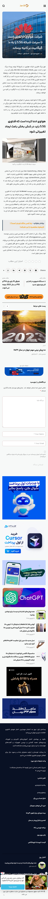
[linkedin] (13, 270)
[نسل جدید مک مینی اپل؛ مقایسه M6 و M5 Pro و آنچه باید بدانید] (41, 643)
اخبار (36, 31)
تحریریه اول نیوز (35, 54)
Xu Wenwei (23, 191)
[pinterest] (25, 270)
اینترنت (32, 31)
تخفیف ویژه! (13, 887)
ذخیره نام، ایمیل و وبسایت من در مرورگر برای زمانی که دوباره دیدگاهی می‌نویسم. (26, 455)
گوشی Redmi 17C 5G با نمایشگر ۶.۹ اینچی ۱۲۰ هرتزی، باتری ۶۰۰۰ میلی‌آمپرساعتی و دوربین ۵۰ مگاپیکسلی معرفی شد (19, 627)
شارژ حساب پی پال (39, 798)
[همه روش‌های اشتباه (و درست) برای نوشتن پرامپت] (41, 614)
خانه (41, 31)
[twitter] (30, 270)
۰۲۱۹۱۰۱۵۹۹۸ (41, 793)
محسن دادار (42, 354)
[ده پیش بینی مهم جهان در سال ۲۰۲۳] (24, 326)
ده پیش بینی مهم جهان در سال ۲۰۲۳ (30, 350)
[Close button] (46, 873)
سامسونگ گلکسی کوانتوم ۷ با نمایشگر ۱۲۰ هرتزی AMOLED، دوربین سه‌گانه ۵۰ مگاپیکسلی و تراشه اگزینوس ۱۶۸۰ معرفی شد (18, 656)
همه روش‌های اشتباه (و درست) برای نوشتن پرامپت (20, 863)
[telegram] (19, 270)
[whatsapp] (8, 270)
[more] (4, 270)
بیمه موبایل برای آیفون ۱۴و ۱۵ (36, 813)
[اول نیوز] (24, 6)
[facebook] (36, 270)
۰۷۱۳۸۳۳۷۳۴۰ (40, 785)
